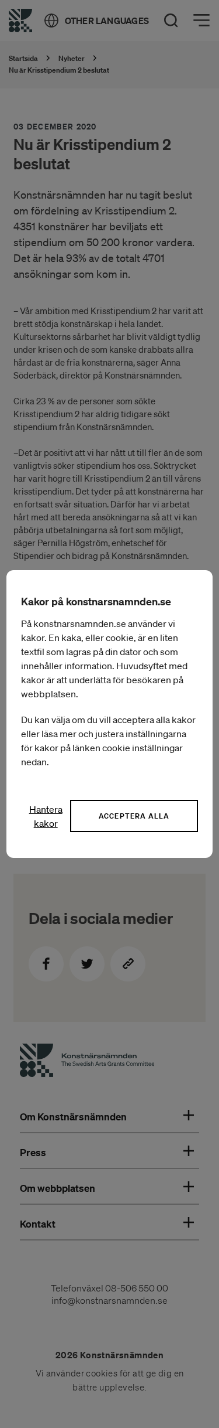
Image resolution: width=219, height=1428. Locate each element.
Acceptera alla (134, 816)
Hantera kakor (45, 816)
